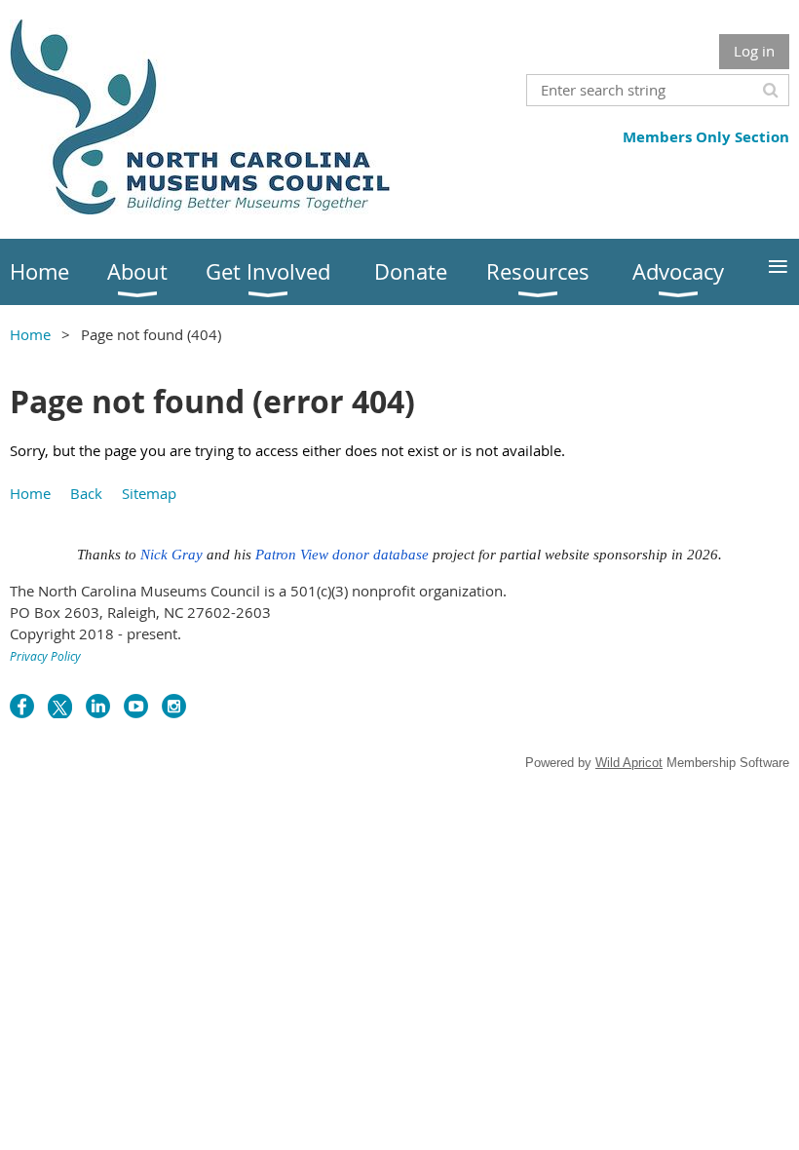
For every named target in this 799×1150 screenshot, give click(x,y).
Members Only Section (706, 137)
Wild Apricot (629, 762)
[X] (60, 706)
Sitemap (149, 493)
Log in (754, 50)
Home (30, 334)
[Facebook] (22, 706)
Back (86, 493)
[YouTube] (136, 706)
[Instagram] (174, 706)
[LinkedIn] (98, 706)
